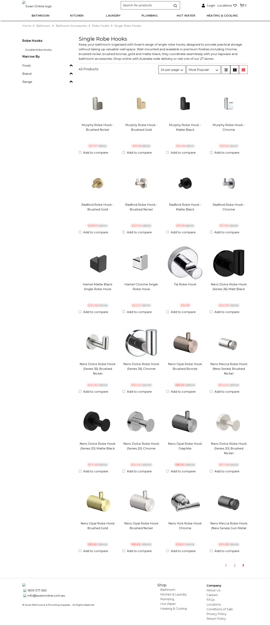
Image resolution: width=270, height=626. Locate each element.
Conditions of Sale (220, 609)
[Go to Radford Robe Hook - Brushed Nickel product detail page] (141, 183)
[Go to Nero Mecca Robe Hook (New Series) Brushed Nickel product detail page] (228, 342)
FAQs (210, 600)
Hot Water (168, 604)
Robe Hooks (100, 26)
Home (27, 26)
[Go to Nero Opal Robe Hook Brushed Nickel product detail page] (141, 501)
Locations (214, 604)
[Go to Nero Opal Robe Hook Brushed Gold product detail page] (97, 501)
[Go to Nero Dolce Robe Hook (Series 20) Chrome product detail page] (141, 422)
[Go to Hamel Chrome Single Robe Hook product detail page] (141, 262)
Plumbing (167, 599)
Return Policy (216, 618)
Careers (212, 595)
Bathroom (43, 26)
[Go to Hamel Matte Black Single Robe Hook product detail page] (97, 262)
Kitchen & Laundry (173, 594)
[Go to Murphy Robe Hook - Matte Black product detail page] (185, 103)
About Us (213, 590)
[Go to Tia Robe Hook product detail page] (185, 262)
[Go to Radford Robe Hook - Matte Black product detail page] (185, 183)
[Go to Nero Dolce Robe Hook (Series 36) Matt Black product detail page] (228, 262)
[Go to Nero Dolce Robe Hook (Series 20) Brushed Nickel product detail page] (228, 422)
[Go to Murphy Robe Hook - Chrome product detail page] (228, 103)
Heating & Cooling (173, 608)
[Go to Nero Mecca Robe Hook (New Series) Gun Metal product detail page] (228, 501)
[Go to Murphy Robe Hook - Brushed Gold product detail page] (141, 103)
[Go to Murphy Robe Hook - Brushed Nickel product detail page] (97, 103)
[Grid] (243, 69)
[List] (226, 69)
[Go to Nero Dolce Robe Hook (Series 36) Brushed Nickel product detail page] (97, 342)
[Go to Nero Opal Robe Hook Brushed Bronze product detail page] (185, 342)
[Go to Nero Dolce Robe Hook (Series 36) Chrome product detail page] (141, 342)
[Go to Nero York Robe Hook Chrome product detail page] (185, 501)
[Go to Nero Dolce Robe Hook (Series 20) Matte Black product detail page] (97, 422)
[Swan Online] (67, 5)
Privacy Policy (217, 614)
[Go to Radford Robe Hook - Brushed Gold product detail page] (97, 183)
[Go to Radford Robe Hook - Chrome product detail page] (228, 183)
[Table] (234, 69)
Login (211, 5)
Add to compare (95, 152)
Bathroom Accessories (71, 26)
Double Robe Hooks (38, 49)
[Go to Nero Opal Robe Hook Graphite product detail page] (185, 422)
